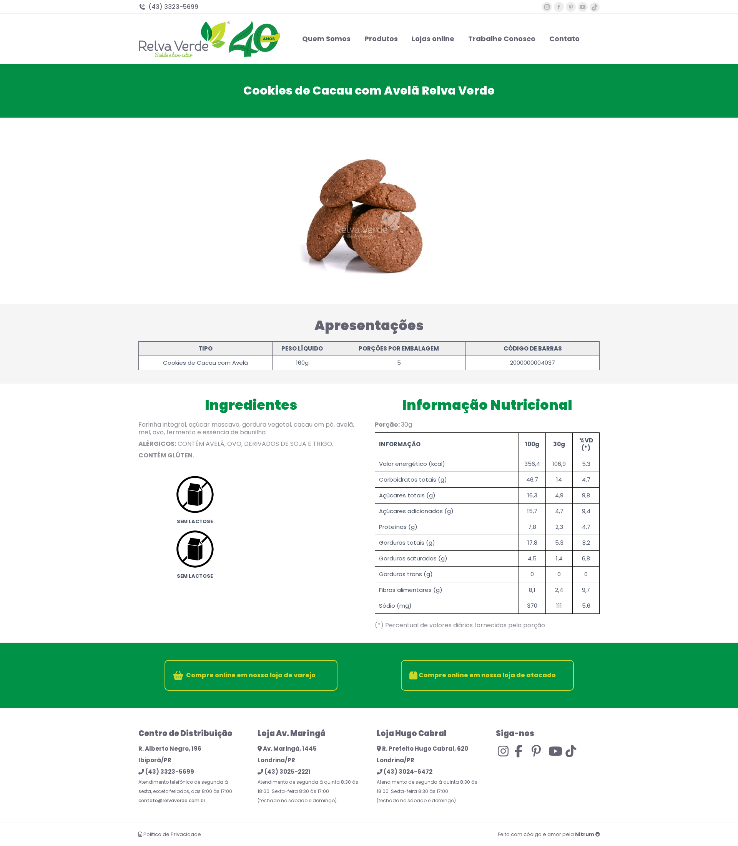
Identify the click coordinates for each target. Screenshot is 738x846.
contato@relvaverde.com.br (171, 800)
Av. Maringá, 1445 (289, 749)
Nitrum (584, 834)
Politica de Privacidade (172, 834)
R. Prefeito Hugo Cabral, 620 (424, 749)
